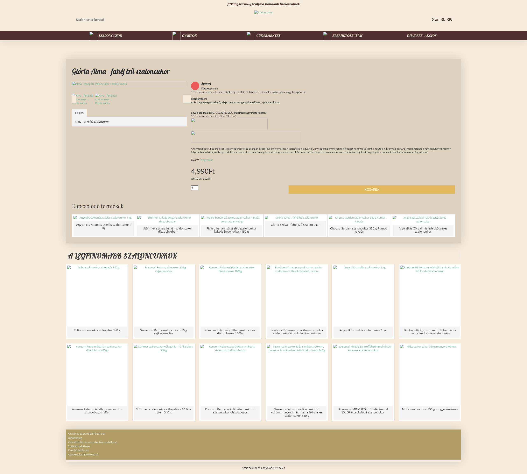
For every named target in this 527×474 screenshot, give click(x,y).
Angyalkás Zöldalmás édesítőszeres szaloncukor (423, 229)
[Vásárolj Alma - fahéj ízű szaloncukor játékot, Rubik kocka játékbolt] (129, 84)
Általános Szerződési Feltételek (86, 433)
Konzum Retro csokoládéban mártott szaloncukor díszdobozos (230, 410)
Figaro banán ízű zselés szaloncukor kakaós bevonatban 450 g (231, 229)
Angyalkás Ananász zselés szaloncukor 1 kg (104, 226)
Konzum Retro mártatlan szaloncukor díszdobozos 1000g (230, 331)
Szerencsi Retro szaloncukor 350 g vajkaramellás (163, 331)
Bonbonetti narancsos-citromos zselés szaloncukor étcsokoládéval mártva (296, 331)
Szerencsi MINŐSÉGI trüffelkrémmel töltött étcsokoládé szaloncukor (363, 410)
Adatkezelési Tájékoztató (83, 454)
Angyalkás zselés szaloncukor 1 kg (363, 330)
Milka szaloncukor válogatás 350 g (97, 330)
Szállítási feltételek (79, 446)
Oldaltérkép (75, 438)
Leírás (79, 113)
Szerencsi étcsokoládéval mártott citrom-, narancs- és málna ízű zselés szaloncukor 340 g (296, 412)
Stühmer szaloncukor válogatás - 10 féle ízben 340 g (163, 410)
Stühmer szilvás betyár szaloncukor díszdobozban (167, 229)
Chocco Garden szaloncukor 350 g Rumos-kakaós (359, 229)
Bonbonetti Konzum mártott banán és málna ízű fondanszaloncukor (430, 331)
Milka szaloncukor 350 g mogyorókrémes (430, 409)
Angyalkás (207, 160)
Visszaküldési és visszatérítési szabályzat (92, 442)
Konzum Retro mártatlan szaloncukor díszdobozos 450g (97, 410)
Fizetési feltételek (78, 450)
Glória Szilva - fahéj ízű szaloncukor (295, 225)
